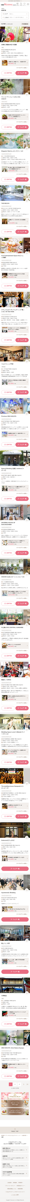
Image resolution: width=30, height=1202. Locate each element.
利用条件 (20, 1182)
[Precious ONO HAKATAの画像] (15, 406)
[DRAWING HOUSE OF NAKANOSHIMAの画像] (15, 512)
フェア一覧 (23, 73)
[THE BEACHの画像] (15, 193)
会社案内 (10, 1182)
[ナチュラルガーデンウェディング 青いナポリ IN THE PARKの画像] (15, 299)
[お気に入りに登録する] (27, 42)
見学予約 (9, 73)
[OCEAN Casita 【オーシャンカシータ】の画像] (15, 566)
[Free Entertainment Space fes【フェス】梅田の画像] (15, 245)
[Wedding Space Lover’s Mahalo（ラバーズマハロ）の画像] (15, 722)
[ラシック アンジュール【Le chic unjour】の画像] (15, 86)
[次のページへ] (24, 1084)
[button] (15, 1149)
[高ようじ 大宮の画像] (15, 933)
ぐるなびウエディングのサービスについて (15, 1191)
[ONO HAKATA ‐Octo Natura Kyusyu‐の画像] (15, 1037)
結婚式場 (24, 1135)
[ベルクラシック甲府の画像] (15, 353)
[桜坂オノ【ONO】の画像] (15, 669)
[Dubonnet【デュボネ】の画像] (15, 830)
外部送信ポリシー (21, 1185)
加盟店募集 (20, 1188)
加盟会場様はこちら (11, 1188)
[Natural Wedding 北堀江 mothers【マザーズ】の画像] (15, 458)
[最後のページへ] (27, 1084)
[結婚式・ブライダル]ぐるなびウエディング (10, 1135)
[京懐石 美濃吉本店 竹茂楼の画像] (15, 34)
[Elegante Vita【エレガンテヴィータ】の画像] (15, 141)
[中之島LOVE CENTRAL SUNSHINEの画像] (15, 617)
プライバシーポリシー (10, 1185)
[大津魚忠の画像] (15, 985)
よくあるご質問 (15, 1194)
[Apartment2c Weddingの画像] (15, 882)
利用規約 (15, 1182)
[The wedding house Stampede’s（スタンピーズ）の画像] (15, 776)
